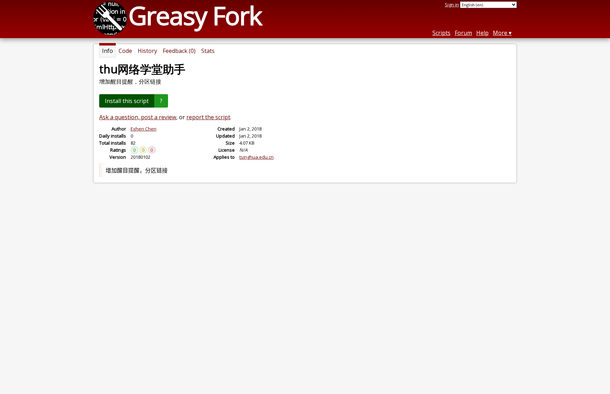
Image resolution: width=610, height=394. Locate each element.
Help (482, 33)
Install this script (127, 101)
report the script (208, 117)
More (500, 33)
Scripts (441, 33)
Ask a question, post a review (137, 117)
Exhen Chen (143, 129)
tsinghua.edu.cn (256, 157)
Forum (463, 33)
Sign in (452, 4)
